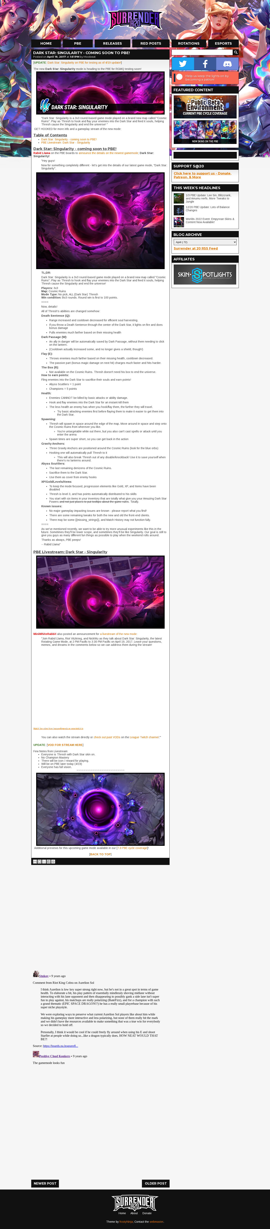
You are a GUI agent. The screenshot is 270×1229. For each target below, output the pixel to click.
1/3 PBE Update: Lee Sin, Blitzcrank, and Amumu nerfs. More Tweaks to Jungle (208, 198)
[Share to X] (44, 862)
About (134, 1213)
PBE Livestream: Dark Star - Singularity (65, 142)
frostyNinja (126, 1221)
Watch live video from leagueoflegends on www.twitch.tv (58, 729)
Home (122, 1213)
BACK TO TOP (100, 854)
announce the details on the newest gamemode (108, 153)
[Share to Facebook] (49, 862)
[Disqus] (100, 1018)
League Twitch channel (144, 737)
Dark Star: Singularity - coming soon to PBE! (68, 139)
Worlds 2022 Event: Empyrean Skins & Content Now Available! (210, 220)
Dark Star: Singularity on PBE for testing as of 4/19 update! (84, 62)
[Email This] (35, 862)
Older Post (156, 1183)
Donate (147, 1213)
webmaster (156, 1221)
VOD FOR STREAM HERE (65, 744)
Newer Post (45, 1183)
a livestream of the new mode (118, 634)
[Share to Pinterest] (53, 862)
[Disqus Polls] (100, 916)
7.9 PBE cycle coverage (132, 848)
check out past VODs (107, 737)
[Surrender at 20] (135, 19)
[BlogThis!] (40, 862)
